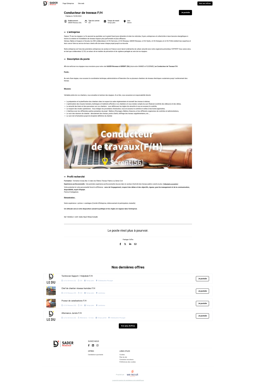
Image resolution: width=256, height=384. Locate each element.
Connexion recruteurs (127, 359)
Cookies (122, 355)
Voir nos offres (205, 3)
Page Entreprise (68, 3)
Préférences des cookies (128, 362)
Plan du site (123, 357)
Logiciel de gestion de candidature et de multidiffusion (128, 380)
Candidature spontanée (95, 355)
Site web (81, 3)
